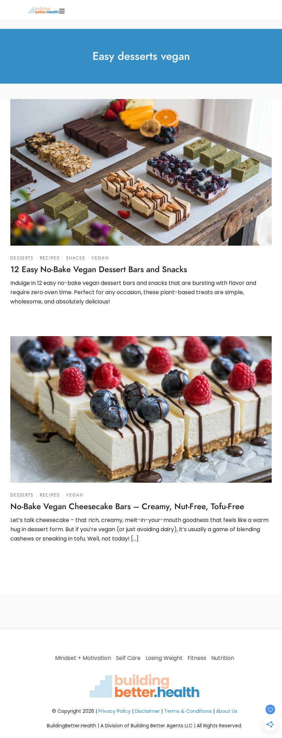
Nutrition (222, 658)
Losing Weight (164, 658)
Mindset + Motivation (83, 658)
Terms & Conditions (188, 711)
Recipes (49, 258)
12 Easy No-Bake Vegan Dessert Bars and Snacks (98, 269)
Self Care (128, 658)
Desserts (21, 258)
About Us (226, 711)
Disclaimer (147, 711)
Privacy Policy (114, 711)
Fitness (196, 658)
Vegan (100, 258)
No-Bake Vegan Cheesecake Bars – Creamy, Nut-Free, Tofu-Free (127, 506)
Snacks (75, 258)
